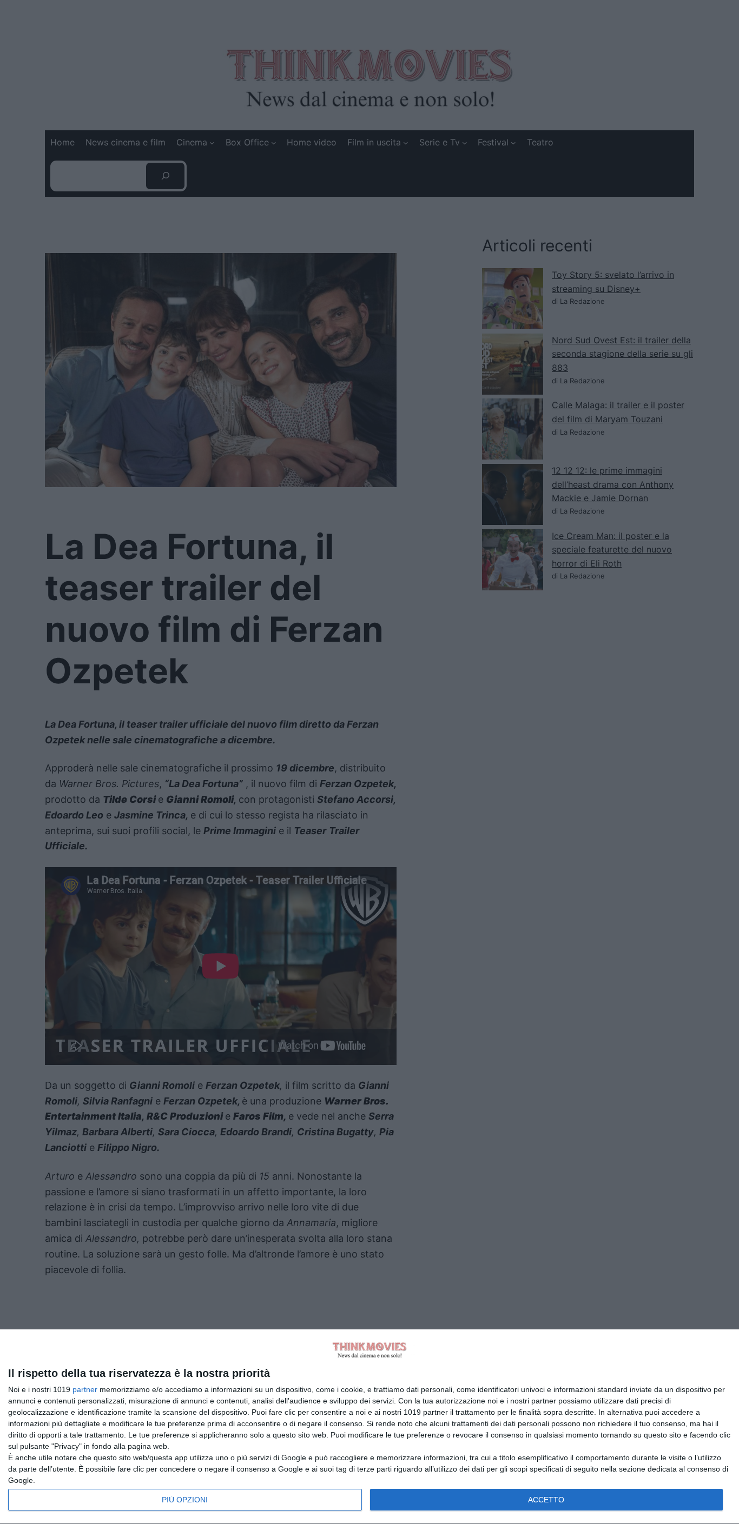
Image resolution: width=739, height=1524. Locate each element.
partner (84, 1389)
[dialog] (369, 1427)
